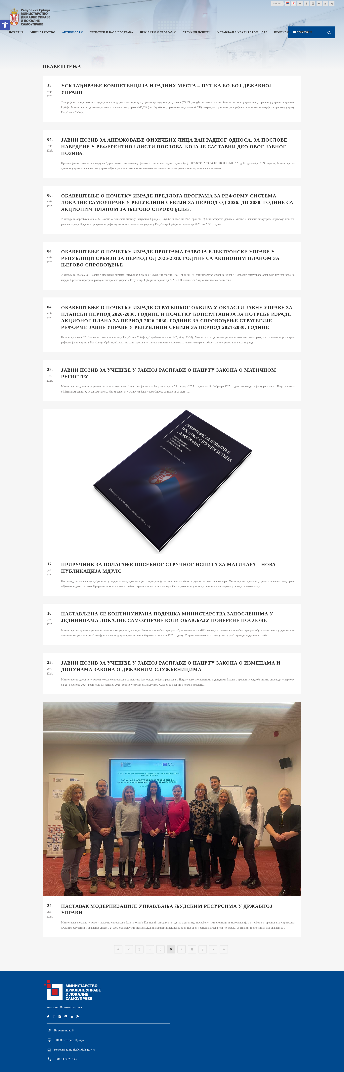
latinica (277, 3)
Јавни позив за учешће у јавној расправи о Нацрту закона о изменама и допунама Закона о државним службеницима (170, 666)
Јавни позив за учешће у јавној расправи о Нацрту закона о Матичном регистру (168, 373)
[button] (5, 25)
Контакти (52, 1007)
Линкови (65, 1007)
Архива (77, 1007)
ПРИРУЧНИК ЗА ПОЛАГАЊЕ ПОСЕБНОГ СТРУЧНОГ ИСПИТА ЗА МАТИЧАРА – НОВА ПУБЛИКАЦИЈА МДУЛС (168, 568)
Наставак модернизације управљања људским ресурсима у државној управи (167, 909)
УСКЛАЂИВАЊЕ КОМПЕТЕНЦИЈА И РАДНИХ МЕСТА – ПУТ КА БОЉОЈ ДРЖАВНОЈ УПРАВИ (166, 89)
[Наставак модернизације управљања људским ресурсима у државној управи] (172, 799)
